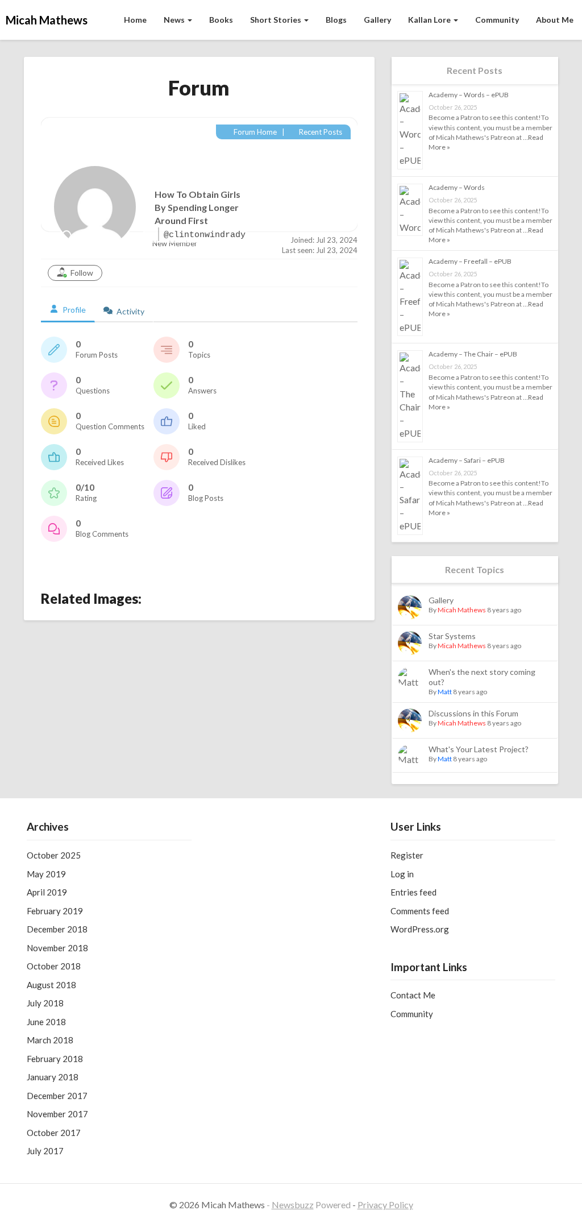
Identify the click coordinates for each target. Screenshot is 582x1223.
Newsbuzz (293, 1204)
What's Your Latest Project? (479, 749)
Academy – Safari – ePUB (467, 460)
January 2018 (52, 1077)
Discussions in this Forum (473, 713)
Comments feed (419, 911)
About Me (554, 19)
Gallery (377, 19)
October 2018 (54, 966)
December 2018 (57, 929)
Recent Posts (319, 131)
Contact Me (412, 995)
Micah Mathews (462, 610)
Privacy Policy (385, 1204)
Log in (402, 874)
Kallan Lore (430, 19)
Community (497, 19)
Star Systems (452, 636)
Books (221, 19)
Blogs (336, 19)
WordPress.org (419, 929)
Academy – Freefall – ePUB (470, 261)
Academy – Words (457, 187)
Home (135, 19)
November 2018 (57, 948)
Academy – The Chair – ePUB (473, 354)
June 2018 (46, 1022)
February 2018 (55, 1059)
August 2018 (51, 985)
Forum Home (254, 131)
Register (406, 855)
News (175, 19)
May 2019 (46, 874)
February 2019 (55, 911)
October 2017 (54, 1132)
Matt (445, 691)
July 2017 (45, 1151)
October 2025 (54, 855)
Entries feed (413, 892)
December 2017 (57, 1096)
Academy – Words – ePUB (469, 94)
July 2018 (45, 1003)
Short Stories (276, 19)
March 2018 (50, 1040)
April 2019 (47, 892)
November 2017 (57, 1114)
